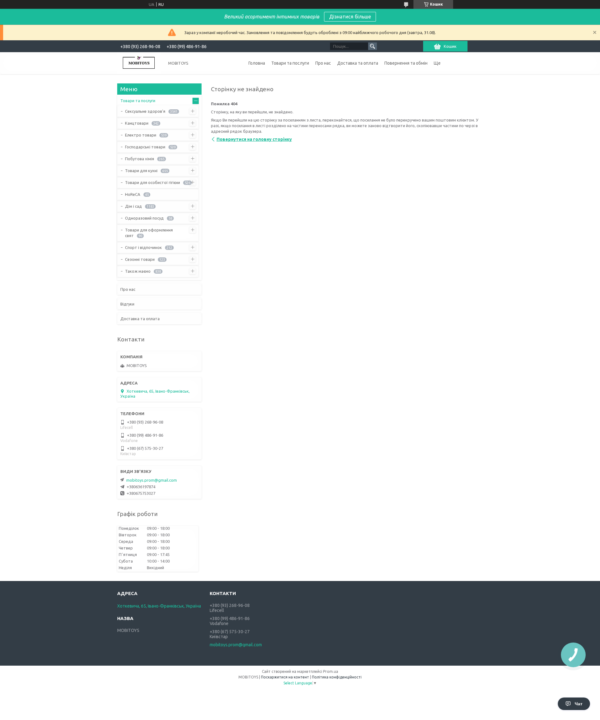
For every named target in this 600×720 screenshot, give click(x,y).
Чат (578, 703)
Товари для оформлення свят (149, 233)
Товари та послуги (290, 63)
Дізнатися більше (350, 16)
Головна (256, 63)
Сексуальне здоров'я (145, 111)
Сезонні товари (140, 259)
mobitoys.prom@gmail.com (151, 480)
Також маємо (138, 271)
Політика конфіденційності (337, 677)
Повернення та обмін (406, 63)
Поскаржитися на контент (285, 677)
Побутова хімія (139, 158)
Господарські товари (145, 147)
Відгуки (127, 304)
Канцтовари (136, 123)
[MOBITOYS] (139, 63)
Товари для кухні (141, 170)
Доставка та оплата (357, 63)
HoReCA (132, 194)
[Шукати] (372, 46)
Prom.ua (330, 671)
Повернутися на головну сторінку (254, 139)
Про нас (323, 63)
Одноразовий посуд (144, 218)
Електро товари (140, 135)
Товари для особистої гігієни (152, 182)
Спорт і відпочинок (143, 247)
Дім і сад (133, 206)
